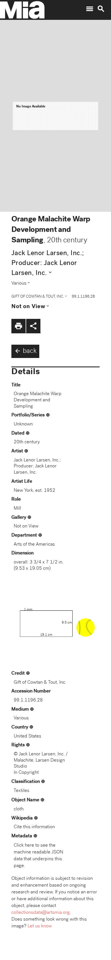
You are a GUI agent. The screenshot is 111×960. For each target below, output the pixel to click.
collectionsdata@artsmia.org (40, 912)
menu (89, 9)
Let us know (40, 926)
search (101, 9)
